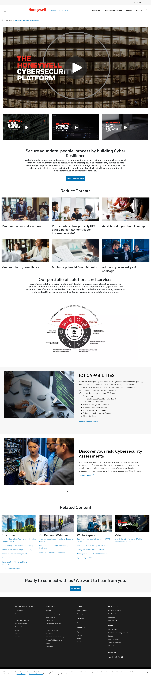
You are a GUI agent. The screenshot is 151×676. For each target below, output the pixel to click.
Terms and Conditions (36, 674)
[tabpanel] (74, 400)
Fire (16, 617)
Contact (140, 2)
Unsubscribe (112, 620)
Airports (48, 610)
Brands (129, 10)
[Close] (147, 672)
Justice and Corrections (54, 640)
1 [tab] (67, 491)
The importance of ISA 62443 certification (93, 554)
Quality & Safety (113, 639)
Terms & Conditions (114, 642)
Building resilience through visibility (91, 546)
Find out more (85, 475)
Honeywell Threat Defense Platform (91, 550)
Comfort (17, 614)
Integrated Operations (22, 620)
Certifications (112, 629)
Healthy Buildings (21, 623)
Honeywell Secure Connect (12, 558)
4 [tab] (76, 491)
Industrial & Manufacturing (55, 637)
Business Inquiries (114, 610)
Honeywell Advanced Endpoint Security (17, 550)
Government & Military (53, 623)
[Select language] (134, 2)
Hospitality (49, 633)
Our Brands (81, 642)
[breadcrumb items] (2, 20)
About (79, 632)
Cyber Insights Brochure (11, 568)
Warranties (112, 646)
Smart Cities (50, 646)
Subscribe (111, 617)
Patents (111, 636)
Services (17, 637)
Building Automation (113, 10)
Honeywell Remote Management (14, 554)
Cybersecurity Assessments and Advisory (17, 546)
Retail (48, 643)
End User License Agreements (118, 633)
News (79, 638)
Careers (79, 623)
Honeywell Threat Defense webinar (52, 552)
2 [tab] (70, 491)
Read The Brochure (87, 422)
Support (139, 10)
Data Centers (50, 617)
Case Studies (19, 610)
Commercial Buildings (53, 614)
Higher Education (52, 630)
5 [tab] (79, 491)
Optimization (19, 627)
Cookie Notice (21, 674)
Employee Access (114, 614)
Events (79, 635)
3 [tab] (73, 491)
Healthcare (49, 627)
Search (146, 10)
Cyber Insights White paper (87, 558)
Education (49, 620)
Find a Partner (82, 610)
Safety (17, 630)
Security (17, 633)
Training (80, 614)
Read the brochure (75, 178)
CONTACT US (75, 589)
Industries (96, 10)
